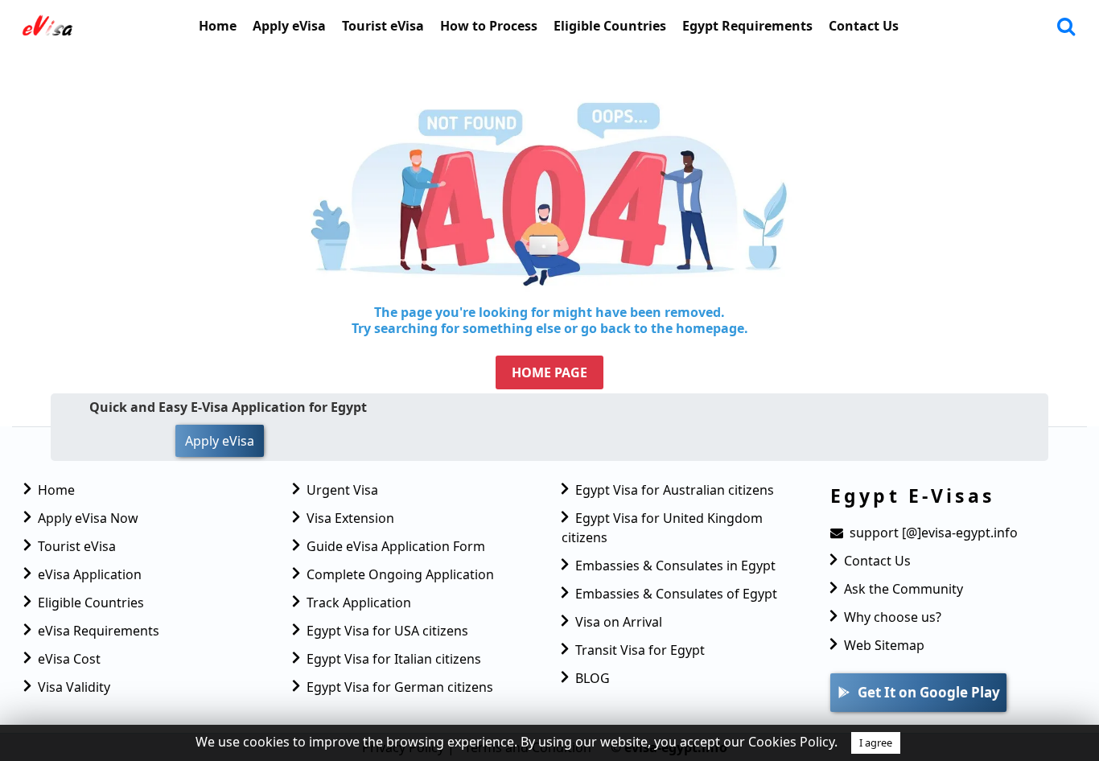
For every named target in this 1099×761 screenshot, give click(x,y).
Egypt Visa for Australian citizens (674, 490)
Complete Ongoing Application (400, 574)
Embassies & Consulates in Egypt (675, 565)
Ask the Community (903, 589)
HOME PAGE (549, 372)
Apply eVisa (289, 26)
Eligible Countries (610, 26)
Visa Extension (350, 518)
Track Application (359, 602)
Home (218, 26)
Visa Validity (74, 687)
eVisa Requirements (98, 631)
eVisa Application (90, 574)
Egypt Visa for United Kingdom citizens (662, 527)
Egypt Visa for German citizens (400, 687)
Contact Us (864, 26)
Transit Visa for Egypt (640, 650)
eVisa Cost (69, 659)
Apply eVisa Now (88, 518)
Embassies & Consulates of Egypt (676, 594)
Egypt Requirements (747, 26)
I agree (875, 742)
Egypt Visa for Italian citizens (394, 659)
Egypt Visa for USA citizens (387, 631)
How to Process (488, 26)
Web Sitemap (884, 645)
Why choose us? (892, 617)
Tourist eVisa (383, 26)
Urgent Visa (342, 490)
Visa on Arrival (618, 622)
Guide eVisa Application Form (396, 546)
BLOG (592, 678)
